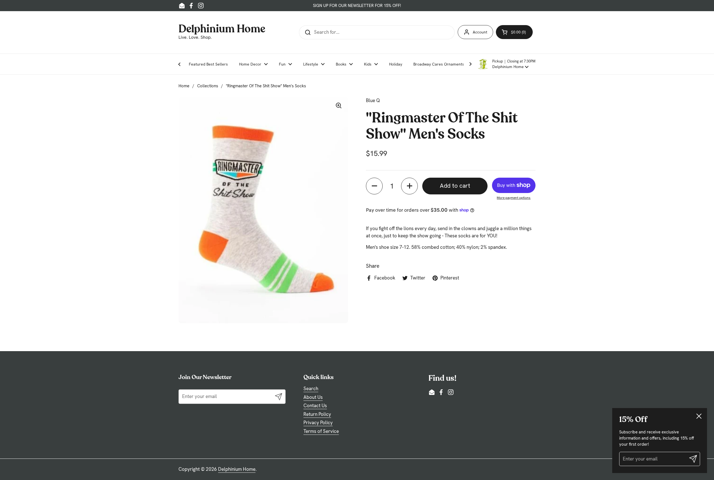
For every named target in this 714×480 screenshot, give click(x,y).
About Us (313, 397)
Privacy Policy (318, 422)
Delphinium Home (221, 28)
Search (310, 388)
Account (480, 32)
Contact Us (315, 405)
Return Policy (317, 414)
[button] (506, 64)
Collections (207, 86)
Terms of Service (321, 431)
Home (183, 86)
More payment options (513, 198)
